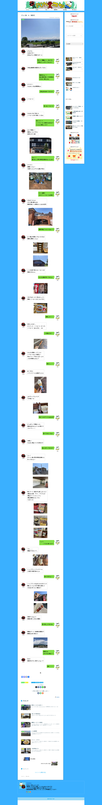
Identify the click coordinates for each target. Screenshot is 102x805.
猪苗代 (38, 682)
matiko (23, 682)
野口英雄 (42, 682)
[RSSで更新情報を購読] (43, 693)
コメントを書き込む (40, 772)
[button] (45, 687)
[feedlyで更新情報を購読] (40, 693)
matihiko (29, 783)
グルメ (27, 682)
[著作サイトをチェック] (38, 693)
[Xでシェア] (36, 687)
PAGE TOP (51, 798)
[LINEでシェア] (43, 687)
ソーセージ (33, 682)
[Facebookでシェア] (38, 687)
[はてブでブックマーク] (40, 687)
